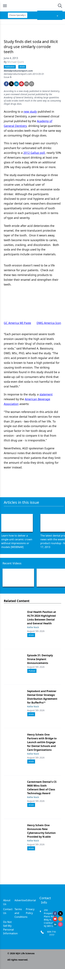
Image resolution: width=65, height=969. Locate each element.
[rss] (60, 919)
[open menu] (5, 5)
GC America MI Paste (17, 323)
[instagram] (60, 924)
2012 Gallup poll (34, 153)
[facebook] (6, 83)
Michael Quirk (15, 62)
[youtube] (55, 919)
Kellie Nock (33, 627)
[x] (60, 913)
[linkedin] (16, 83)
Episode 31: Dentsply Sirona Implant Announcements (40, 659)
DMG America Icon (49, 323)
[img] (32, 6)
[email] (26, 83)
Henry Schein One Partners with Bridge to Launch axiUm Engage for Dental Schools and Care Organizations (42, 742)
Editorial (31, 900)
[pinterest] (21, 83)
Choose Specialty (16, 15)
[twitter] (11, 83)
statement (46, 394)
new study (30, 111)
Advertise (20, 900)
